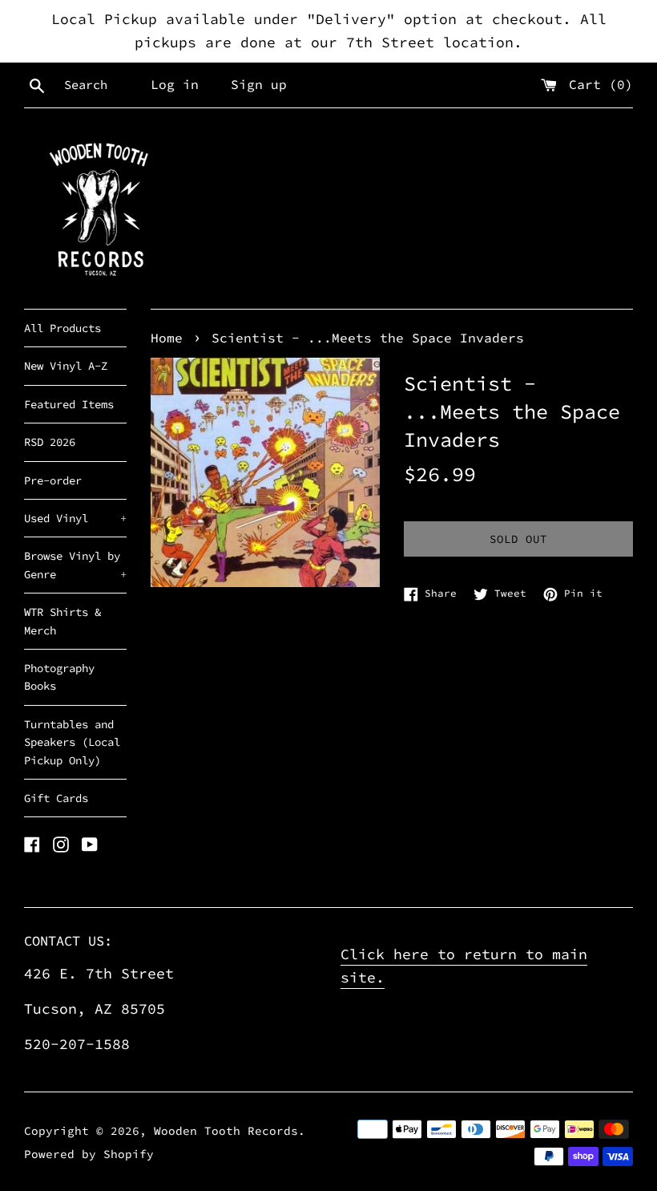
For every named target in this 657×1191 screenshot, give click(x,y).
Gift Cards (56, 798)
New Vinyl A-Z (65, 366)
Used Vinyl (75, 518)
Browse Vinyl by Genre (75, 565)
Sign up (259, 84)
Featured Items (69, 404)
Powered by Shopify (89, 1154)
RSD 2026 (49, 442)
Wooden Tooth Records (226, 1131)
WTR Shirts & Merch (62, 621)
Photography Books (59, 677)
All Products (62, 328)
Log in (175, 84)
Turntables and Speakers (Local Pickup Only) (72, 742)
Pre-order (53, 480)
